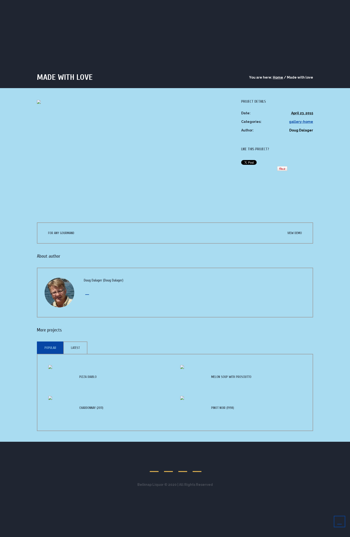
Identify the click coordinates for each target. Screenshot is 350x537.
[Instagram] (310, 4)
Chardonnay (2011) (91, 408)
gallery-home (301, 122)
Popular (50, 348)
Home (278, 77)
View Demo (294, 233)
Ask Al (302, 26)
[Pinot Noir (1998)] (192, 407)
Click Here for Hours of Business (159, 4)
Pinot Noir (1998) (222, 408)
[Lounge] (294, 4)
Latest (75, 348)
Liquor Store (249, 26)
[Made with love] (132, 153)
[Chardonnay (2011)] (60, 407)
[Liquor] (305, 4)
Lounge (278, 26)
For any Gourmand (61, 233)
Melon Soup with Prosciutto (231, 377)
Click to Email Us (106, 4)
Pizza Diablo (88, 377)
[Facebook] (299, 4)
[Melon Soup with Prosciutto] (192, 376)
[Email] (86, 292)
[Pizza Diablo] (60, 376)
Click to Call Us (68, 4)
